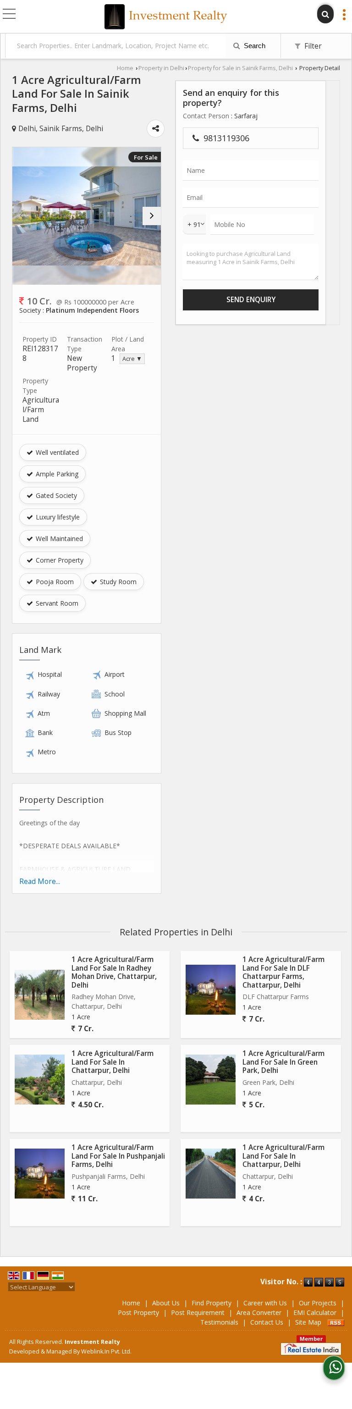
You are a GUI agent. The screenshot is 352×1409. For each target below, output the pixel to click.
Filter (312, 46)
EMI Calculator (314, 1312)
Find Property (211, 1302)
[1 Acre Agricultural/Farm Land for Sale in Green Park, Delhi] (211, 1080)
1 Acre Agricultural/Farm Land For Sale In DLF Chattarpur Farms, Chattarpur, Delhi (283, 972)
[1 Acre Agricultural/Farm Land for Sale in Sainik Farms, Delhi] (86, 215)
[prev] (21, 216)
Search (253, 46)
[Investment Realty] (165, 17)
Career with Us (265, 1302)
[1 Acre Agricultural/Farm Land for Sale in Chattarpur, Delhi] (40, 1080)
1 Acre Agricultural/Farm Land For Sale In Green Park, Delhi (283, 1062)
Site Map (308, 1322)
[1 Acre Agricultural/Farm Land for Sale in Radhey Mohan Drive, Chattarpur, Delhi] (40, 995)
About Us (166, 1302)
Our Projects (317, 1302)
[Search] (325, 14)
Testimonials (219, 1322)
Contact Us (266, 1322)
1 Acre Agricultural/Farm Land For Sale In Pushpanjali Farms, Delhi (118, 1156)
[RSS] (336, 1322)
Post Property (138, 1312)
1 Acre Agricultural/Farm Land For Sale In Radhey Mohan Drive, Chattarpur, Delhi (114, 972)
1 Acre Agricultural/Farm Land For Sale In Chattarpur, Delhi (113, 1062)
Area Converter (258, 1312)
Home (125, 68)
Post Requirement (198, 1312)
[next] (152, 216)
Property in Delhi (161, 68)
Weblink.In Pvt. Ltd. (106, 1351)
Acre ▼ (132, 359)
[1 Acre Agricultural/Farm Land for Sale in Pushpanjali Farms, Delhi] (40, 1174)
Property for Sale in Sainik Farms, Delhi (240, 68)
